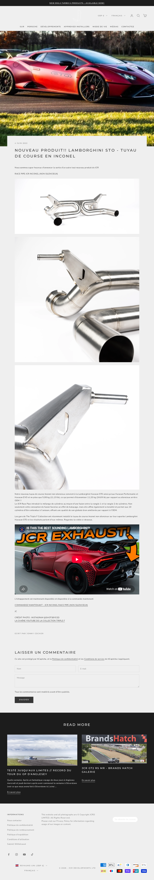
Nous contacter (14, 820)
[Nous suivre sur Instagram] (16, 854)
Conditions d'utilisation (18, 839)
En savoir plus (13, 792)
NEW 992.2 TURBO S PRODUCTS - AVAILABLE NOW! (77, 3)
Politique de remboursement (20, 830)
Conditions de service (94, 659)
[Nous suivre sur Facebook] (8, 854)
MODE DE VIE (100, 27)
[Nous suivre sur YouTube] (24, 854)
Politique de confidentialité (65, 659)
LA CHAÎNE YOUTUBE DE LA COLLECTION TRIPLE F (40, 620)
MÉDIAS (114, 27)
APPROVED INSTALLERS (77, 27)
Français (117, 16)
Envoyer (24, 700)
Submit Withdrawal (16, 844)
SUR (22, 27)
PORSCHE (32, 27)
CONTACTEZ (128, 27)
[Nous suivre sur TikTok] (32, 854)
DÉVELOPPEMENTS (51, 27)
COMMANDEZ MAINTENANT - (51, 605)
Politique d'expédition (17, 834)
